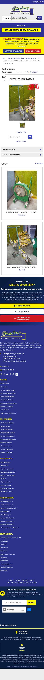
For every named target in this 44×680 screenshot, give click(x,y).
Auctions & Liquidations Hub (8, 508)
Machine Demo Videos (7, 521)
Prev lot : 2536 (21, 132)
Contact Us (3, 544)
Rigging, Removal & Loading (8, 472)
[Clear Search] (36, 18)
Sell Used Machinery (6, 505)
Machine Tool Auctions (7, 406)
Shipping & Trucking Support (8, 475)
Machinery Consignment (7, 449)
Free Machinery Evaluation (7, 423)
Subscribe (31, 603)
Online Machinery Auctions (8, 397)
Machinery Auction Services (8, 390)
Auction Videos (5, 410)
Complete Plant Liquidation (8, 433)
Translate (34, 72)
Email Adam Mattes (8, 370)
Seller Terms (4, 557)
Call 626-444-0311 (33, 51)
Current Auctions (5, 383)
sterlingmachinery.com (22, 583)
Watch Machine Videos (6, 492)
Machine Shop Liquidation (7, 436)
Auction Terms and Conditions (8, 413)
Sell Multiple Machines (7, 429)
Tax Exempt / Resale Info (7, 488)
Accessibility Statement (7, 564)
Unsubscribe (4, 570)
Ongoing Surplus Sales (6, 452)
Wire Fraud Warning (6, 485)
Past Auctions (4, 387)
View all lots (39, 163)
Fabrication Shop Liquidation (8, 439)
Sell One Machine (5, 426)
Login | (34, 2)
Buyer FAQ (3, 478)
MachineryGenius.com (7, 524)
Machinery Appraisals (6, 442)
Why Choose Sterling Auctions (8, 393)
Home (4, 58)
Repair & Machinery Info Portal (9, 528)
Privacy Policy (4, 547)
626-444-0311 (6, 366)
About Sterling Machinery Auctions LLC (11, 538)
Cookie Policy (4, 560)
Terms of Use (4, 551)
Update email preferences (8, 625)
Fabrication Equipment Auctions (9, 403)
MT (16, 374)
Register (40, 2)
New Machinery (5, 511)
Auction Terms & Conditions (8, 554)
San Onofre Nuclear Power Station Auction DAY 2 (24, 58)
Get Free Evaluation (13, 51)
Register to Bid (4, 465)
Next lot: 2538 (20, 141)
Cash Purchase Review (6, 446)
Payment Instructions (6, 482)
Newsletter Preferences (7, 567)
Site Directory (4, 541)
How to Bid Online (5, 462)
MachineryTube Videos (7, 518)
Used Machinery (5, 515)
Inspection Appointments (7, 469)
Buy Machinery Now (6, 501)
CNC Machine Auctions (7, 400)
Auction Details (9, 149)
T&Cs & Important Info (11, 155)
